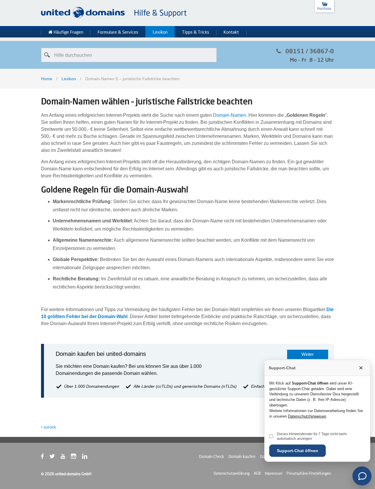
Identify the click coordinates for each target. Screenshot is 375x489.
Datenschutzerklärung (232, 473)
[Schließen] (361, 368)
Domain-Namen (229, 115)
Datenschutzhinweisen (307, 416)
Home (46, 78)
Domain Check (211, 456)
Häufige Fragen (67, 32)
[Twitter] (55, 457)
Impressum (273, 473)
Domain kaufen (242, 456)
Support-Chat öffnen (297, 450)
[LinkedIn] (87, 457)
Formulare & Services (118, 32)
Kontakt (231, 32)
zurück (50, 427)
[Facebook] (45, 457)
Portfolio (324, 8)
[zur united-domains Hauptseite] (114, 17)
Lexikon (160, 32)
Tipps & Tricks (195, 32)
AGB (257, 473)
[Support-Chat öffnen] (361, 475)
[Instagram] (76, 457)
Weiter (307, 354)
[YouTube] (66, 457)
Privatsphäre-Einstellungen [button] (309, 473)
